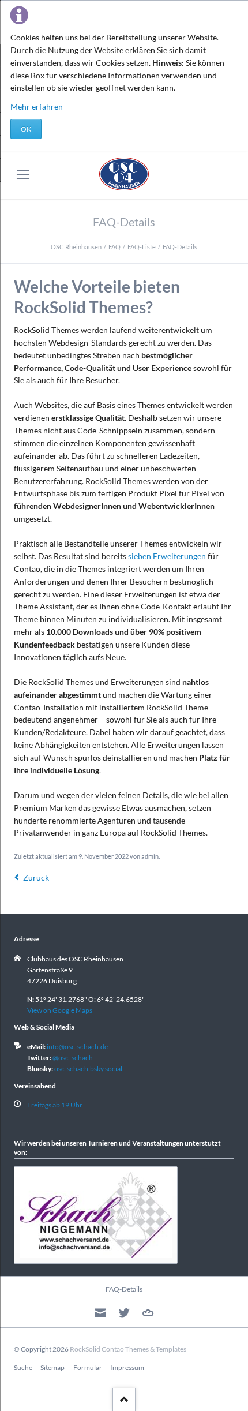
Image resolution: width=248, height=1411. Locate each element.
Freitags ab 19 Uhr (54, 1105)
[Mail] (100, 1313)
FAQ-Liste (141, 246)
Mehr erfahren (36, 106)
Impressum (127, 1367)
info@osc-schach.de (77, 1046)
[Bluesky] (148, 1313)
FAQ (114, 246)
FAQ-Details (124, 1289)
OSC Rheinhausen (76, 246)
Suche (23, 1367)
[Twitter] (124, 1313)
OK (26, 129)
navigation (23, 174)
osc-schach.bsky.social (88, 1068)
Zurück (36, 877)
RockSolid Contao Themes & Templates (128, 1349)
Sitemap (52, 1367)
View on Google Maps (59, 1010)
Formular (87, 1367)
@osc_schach (72, 1057)
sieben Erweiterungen (167, 556)
